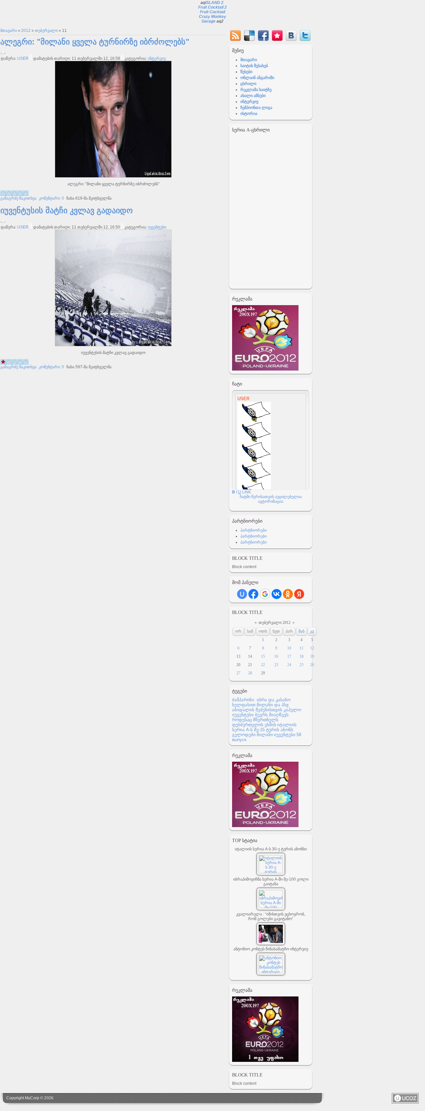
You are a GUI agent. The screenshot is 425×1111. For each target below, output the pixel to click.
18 (301, 656)
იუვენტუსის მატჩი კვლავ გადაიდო (66, 210)
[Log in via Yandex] (299, 594)
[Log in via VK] (277, 594)
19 (312, 656)
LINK (246, 492)
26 (312, 664)
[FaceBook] (263, 35)
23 (276, 664)
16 (276, 656)
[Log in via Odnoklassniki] (288, 594)
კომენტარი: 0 (51, 198)
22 (263, 664)
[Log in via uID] (242, 594)
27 (238, 673)
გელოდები (244, 734)
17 (289, 656)
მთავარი (8, 30)
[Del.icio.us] (249, 35)
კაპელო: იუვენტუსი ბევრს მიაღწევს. (267, 712)
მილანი (265, 734)
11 (301, 648)
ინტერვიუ (157, 58)
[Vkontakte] (291, 35)
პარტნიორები (253, 530)
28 (250, 673)
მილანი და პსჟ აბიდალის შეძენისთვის (260, 707)
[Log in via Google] (265, 594)
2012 (26, 30)
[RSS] (235, 35)
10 (289, 648)
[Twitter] (305, 35)
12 (312, 648)
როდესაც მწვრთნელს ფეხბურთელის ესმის (255, 722)
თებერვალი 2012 (275, 622)
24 (289, 664)
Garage (208, 21)
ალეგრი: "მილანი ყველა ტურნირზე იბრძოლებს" (94, 41)
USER (23, 58)
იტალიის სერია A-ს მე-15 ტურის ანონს (264, 727)
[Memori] (277, 35)
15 (263, 656)
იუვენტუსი (157, 227)
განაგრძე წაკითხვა (18, 198)
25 (301, 664)
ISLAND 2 (214, 2)
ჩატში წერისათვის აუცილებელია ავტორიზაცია (271, 499)
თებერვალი (46, 30)
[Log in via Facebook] (253, 594)
